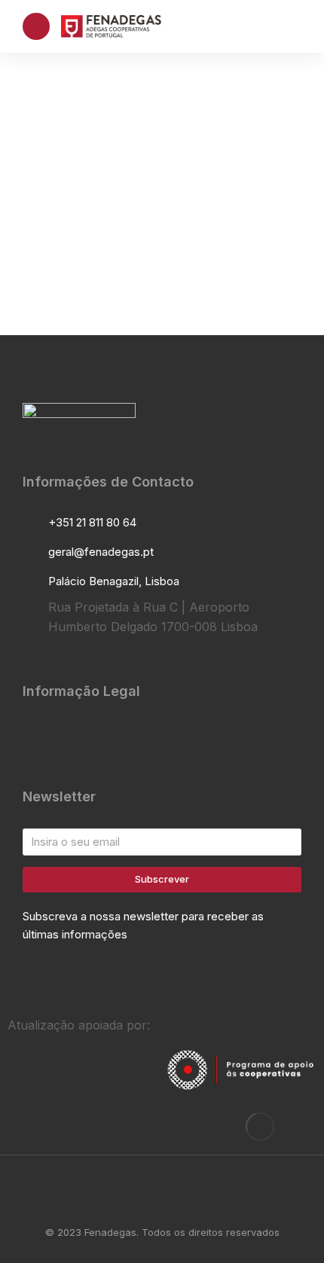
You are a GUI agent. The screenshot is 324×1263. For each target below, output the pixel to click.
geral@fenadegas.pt (101, 552)
